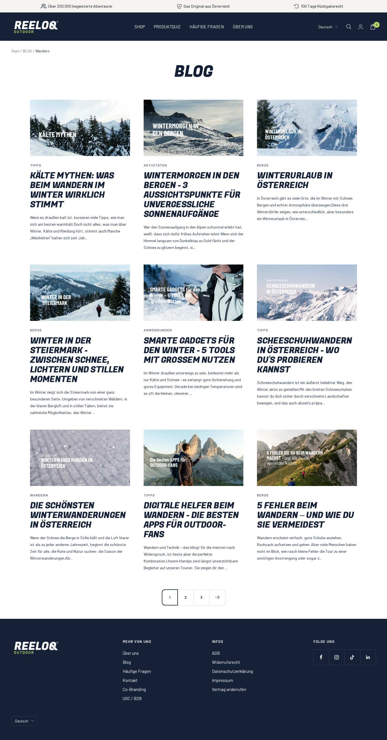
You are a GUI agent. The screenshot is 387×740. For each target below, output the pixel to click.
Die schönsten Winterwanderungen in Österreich (78, 515)
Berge (263, 165)
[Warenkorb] (373, 26)
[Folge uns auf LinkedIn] (368, 657)
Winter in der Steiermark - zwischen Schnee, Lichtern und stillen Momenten (77, 360)
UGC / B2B (132, 698)
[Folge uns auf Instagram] (337, 657)
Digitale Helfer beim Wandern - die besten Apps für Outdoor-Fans (191, 520)
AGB (216, 653)
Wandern (39, 495)
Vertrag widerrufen (229, 689)
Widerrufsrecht (226, 662)
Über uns (131, 653)
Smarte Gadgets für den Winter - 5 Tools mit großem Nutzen (189, 350)
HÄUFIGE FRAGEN (207, 26)
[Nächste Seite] (217, 597)
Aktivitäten (155, 165)
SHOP (140, 26)
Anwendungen (158, 330)
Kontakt (130, 680)
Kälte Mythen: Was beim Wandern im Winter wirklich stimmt (72, 190)
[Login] (360, 26)
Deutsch (325, 26)
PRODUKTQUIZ (167, 26)
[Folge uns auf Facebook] (321, 657)
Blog (127, 662)
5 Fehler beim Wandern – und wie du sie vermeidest (305, 515)
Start (15, 51)
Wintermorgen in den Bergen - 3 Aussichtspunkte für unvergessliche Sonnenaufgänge (192, 195)
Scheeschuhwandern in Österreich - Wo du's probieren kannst (304, 355)
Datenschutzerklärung (232, 671)
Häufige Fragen (137, 671)
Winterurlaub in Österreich (294, 181)
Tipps (35, 165)
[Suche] (348, 26)
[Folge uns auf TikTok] (352, 657)
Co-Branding (134, 689)
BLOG (27, 51)
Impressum (222, 680)
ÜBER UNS (243, 26)
